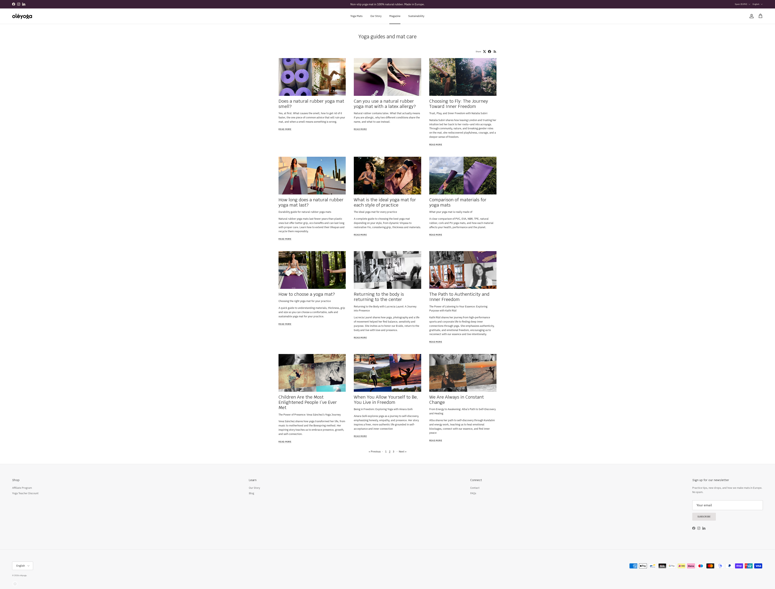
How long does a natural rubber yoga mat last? (311, 202)
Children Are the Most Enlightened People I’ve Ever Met (308, 402)
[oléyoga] (22, 16)
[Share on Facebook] (489, 51)
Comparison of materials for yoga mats (457, 202)
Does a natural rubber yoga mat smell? (311, 103)
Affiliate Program (22, 488)
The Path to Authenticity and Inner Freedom (459, 296)
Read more (285, 129)
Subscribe (704, 516)
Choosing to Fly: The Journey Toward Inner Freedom (458, 103)
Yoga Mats (356, 16)
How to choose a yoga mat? (307, 294)
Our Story (375, 16)
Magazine (394, 16)
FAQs (473, 493)
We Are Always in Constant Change (456, 399)
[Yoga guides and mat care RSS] (494, 51)
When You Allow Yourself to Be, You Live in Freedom (386, 399)
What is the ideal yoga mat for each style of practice (385, 202)
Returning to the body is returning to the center (379, 296)
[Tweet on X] (484, 51)
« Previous (375, 451)
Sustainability (416, 16)
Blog (251, 493)
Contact (475, 488)
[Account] (751, 16)
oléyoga (22, 575)
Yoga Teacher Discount (25, 493)
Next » (402, 451)
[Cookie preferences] (15, 584)
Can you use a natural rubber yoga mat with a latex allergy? (385, 103)
